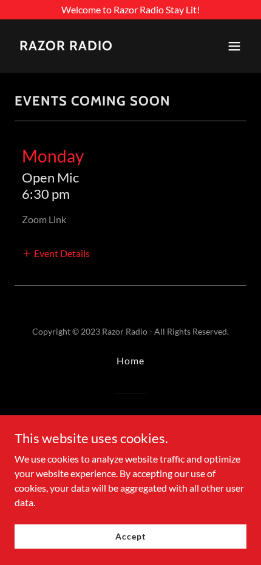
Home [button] (130, 360)
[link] (66, 46)
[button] (234, 46)
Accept (130, 536)
